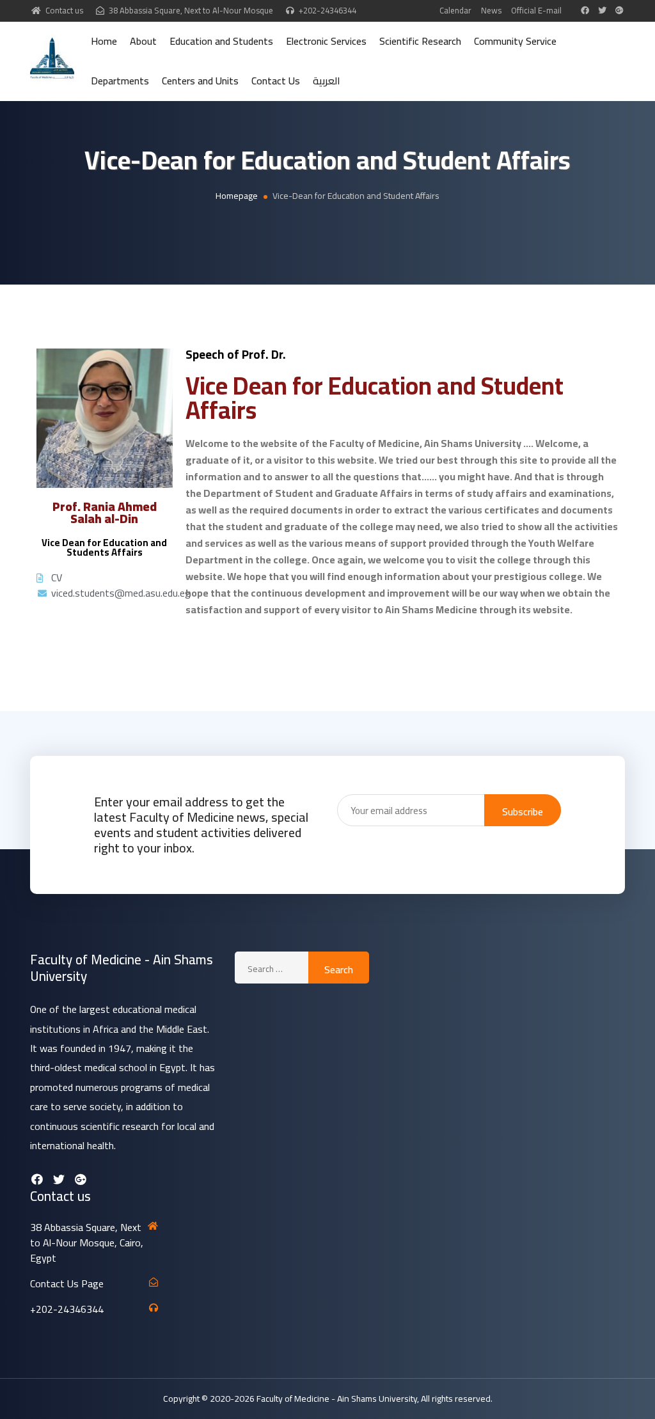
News (491, 10)
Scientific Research (420, 41)
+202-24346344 (327, 10)
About (143, 41)
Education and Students (221, 41)
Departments (120, 80)
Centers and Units (200, 80)
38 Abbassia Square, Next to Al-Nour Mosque (191, 10)
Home (104, 41)
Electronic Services (326, 41)
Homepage (237, 195)
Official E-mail (536, 10)
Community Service (515, 41)
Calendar (455, 10)
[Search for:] (271, 968)
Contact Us (275, 80)
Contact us (64, 10)
